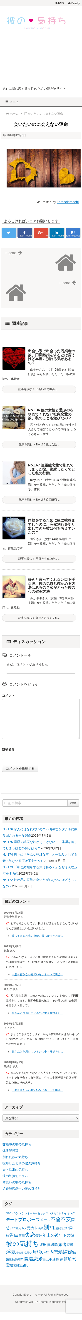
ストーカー (31, 1213)
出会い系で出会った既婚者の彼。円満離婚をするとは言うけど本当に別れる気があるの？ (51, 357)
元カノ (23, 1228)
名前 (41, 750)
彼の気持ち (22, 1243)
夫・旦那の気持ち (15, 1169)
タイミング (68, 1213)
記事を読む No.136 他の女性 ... (39, 444)
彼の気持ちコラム (15, 1176)
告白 (14, 1235)
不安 (66, 1219)
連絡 (56, 1259)
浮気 (11, 1252)
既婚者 (60, 1244)
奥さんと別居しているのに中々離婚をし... (37, 1013)
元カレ (32, 1228)
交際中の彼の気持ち (16, 1144)
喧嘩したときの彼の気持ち (21, 1163)
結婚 (67, 1252)
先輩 (40, 1228)
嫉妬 (38, 1235)
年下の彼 (66, 1235)
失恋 (30, 1235)
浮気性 (19, 1252)
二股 (16, 1228)
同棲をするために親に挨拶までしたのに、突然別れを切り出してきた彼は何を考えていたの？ (51, 526)
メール (45, 1220)
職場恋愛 (33, 1258)
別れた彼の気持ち (15, 1157)
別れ (49, 1227)
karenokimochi (68, 202)
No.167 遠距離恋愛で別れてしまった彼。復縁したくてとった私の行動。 (51, 469)
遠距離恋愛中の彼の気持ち (21, 1188)
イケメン (18, 1213)
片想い (38, 1252)
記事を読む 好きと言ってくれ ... (39, 617)
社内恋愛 (53, 1252)
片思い (27, 1252)
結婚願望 (18, 1259)
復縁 (50, 1244)
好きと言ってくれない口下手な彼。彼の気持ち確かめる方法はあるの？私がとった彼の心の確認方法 (51, 585)
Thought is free (57, 1302)
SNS (9, 1213)
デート (12, 1219)
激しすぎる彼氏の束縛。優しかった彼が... (37, 935)
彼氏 (43, 1245)
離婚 (13, 1265)
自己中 (47, 1259)
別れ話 (59, 1228)
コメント (8, 695)
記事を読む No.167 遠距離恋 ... (39, 499)
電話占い (23, 1265)
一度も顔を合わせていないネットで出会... (37, 974)
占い (66, 1228)
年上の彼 (50, 1235)
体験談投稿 (10, 1150)
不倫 (56, 1219)
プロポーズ (29, 1219)
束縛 (70, 1245)
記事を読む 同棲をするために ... (39, 558)
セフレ (57, 1213)
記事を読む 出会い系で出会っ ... (39, 389)
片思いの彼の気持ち (16, 1182)
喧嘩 (22, 1235)
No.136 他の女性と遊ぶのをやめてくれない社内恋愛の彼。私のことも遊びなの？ (51, 414)
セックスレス (45, 1213)
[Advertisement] (41, 61)
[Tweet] (9, 233)
